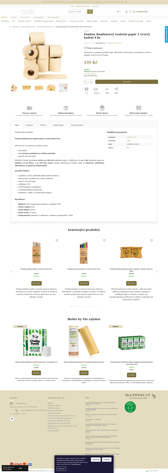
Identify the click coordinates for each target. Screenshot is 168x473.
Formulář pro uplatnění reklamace (59, 421)
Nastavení (61, 469)
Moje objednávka (53, 431)
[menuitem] (5, 21)
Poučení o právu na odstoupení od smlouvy (62, 416)
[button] (36, 372)
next (156, 271)
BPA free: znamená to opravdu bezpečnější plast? (101, 414)
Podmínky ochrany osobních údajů (59, 423)
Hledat (90, 11)
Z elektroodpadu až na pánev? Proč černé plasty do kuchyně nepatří (101, 409)
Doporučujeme (38, 17)
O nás (72, 6)
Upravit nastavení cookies (51, 471)
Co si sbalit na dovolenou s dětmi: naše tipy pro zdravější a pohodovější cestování (100, 424)
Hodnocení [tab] (29, 125)
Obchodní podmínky (83, 6)
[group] (36, 356)
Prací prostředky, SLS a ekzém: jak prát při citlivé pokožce (101, 430)
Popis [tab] (17, 125)
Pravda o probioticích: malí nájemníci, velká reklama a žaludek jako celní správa (102, 448)
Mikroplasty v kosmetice (93, 419)
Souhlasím (106, 460)
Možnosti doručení (90, 74)
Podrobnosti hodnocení (114, 43)
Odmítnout (95, 460)
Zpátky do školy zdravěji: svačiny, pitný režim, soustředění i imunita (100, 403)
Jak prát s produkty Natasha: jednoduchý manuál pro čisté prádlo (102, 442)
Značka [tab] (58, 125)
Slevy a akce (25, 17)
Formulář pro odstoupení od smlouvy (60, 418)
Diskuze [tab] (43, 125)
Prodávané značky (54, 408)
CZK (118, 11)
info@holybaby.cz (21, 403)
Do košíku (127, 82)
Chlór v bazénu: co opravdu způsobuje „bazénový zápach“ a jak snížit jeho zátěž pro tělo (101, 436)
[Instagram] (12, 419)
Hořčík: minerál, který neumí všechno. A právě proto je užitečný (102, 454)
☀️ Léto (4, 17)
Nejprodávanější (53, 17)
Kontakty (95, 6)
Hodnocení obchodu (54, 405)
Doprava (50, 403)
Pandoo (86, 31)
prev (11, 271)
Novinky (13, 17)
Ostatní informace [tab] (77, 125)
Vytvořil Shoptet (153, 471)
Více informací (76, 464)
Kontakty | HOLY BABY (55, 411)
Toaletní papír (132, 137)
